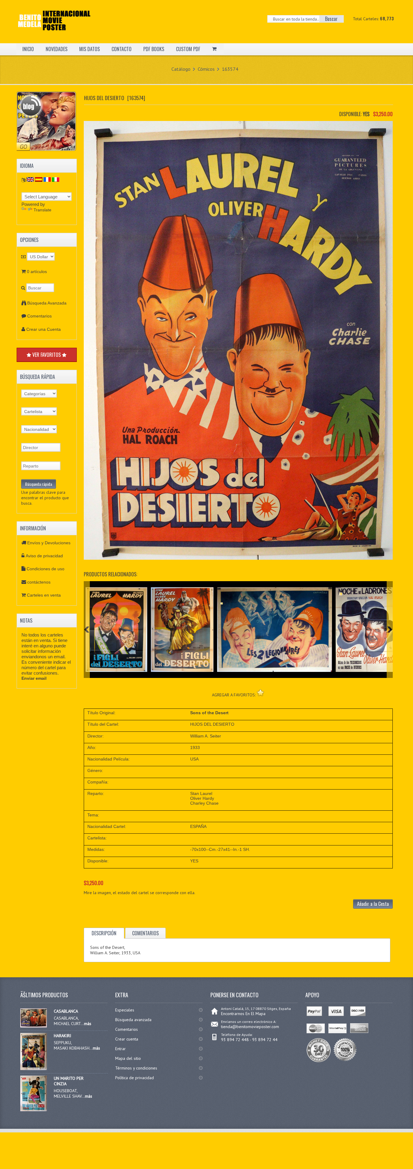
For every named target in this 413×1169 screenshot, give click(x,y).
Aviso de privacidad (44, 555)
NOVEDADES (56, 49)
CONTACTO (122, 49)
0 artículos (37, 271)
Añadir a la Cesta (373, 903)
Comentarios (39, 316)
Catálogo (180, 69)
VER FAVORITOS (46, 354)
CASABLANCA (66, 1011)
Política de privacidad (134, 1077)
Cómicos (206, 69)
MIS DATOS (89, 49)
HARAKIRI (62, 1035)
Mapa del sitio (128, 1058)
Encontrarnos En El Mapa (243, 1013)
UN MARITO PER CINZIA (68, 1081)
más (87, 1023)
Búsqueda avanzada (133, 1019)
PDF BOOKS (153, 49)
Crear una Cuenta (43, 329)
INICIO (28, 49)
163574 (230, 69)
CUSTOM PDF (188, 49)
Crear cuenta (126, 1039)
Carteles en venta (44, 595)
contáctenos (38, 582)
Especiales (124, 1010)
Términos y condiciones (136, 1068)
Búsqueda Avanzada (47, 303)
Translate (42, 209)
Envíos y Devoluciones (48, 542)
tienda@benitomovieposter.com (250, 1026)
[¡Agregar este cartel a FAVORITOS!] (260, 692)
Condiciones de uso (45, 568)
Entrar (120, 1048)
